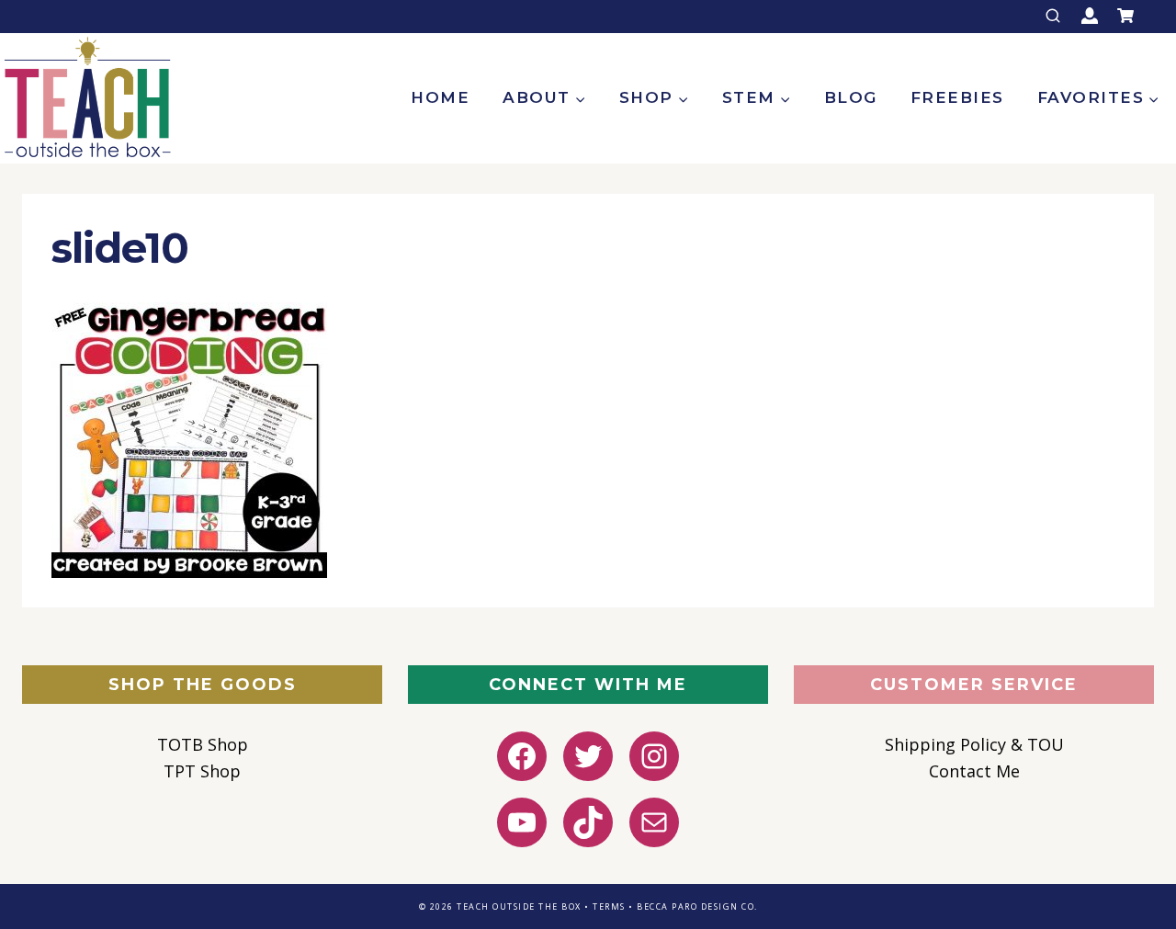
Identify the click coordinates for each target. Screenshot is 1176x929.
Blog (850, 97)
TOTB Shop (202, 744)
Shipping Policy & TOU (974, 744)
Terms (609, 906)
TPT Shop (202, 771)
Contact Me (974, 771)
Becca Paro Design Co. (697, 906)
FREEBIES (957, 97)
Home (440, 97)
